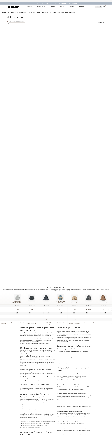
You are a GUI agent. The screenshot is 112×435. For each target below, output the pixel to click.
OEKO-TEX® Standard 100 (74, 330)
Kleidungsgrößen (37, 427)
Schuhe (62, 6)
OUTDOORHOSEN (65, 12)
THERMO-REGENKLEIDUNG (46, 12)
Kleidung (52, 6)
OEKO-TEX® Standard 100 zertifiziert (37, 356)
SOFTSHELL (38, 12)
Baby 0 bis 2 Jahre (37, 380)
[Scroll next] (110, 309)
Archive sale (82, 6)
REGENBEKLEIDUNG (22, 12)
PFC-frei (46, 356)
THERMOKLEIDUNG (14, 12)
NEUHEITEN (29, 6)
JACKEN (58, 12)
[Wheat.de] (13, 7)
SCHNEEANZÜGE (72, 12)
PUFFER (54, 12)
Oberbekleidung (41, 6)
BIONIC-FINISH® (35, 357)
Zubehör (72, 6)
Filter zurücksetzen (34, 29)
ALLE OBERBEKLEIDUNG (5, 12)
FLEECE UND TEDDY (31, 12)
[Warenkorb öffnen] (104, 7)
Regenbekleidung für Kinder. (43, 343)
